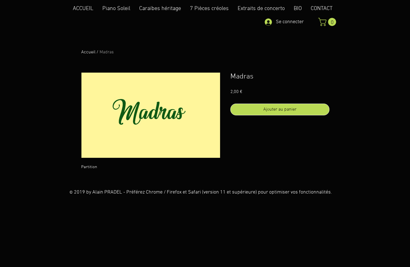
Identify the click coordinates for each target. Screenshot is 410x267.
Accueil (88, 52)
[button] (328, 22)
